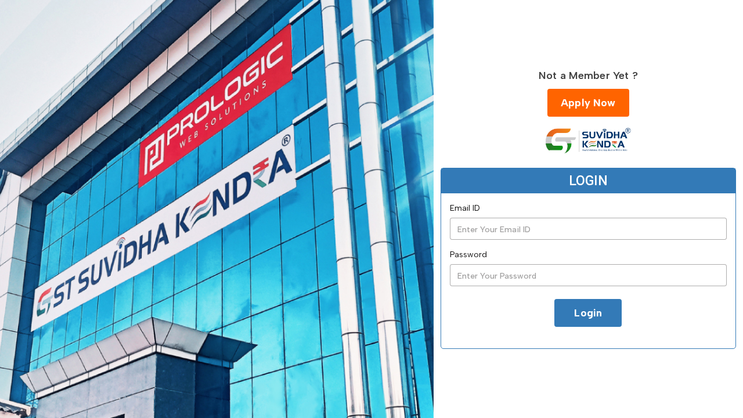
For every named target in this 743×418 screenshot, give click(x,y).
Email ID (465, 208)
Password (468, 255)
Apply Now (588, 102)
